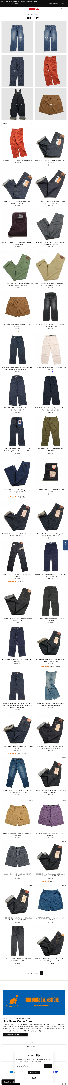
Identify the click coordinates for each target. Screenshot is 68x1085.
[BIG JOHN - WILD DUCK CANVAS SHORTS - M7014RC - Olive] (18, 331)
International (33, 1046)
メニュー (33, 1042)
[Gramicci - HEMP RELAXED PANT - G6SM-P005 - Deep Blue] (52, 372)
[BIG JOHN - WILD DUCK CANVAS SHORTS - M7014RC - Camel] (16, 331)
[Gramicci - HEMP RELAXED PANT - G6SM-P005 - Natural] (48, 372)
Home (29, 14)
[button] (64, 1084)
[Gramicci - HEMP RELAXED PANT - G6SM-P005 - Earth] (50, 372)
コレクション (36, 14)
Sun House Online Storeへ (15, 1034)
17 (37, 973)
